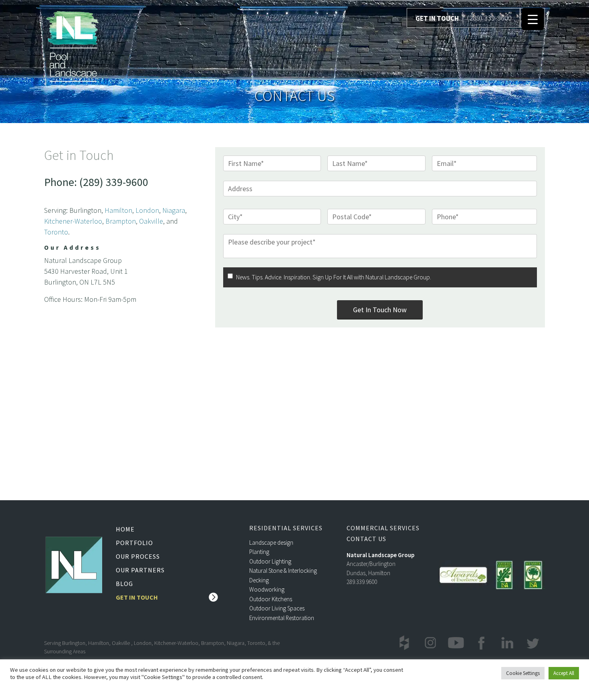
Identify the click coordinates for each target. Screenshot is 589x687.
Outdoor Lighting (270, 561)
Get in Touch (137, 597)
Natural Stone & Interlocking (283, 570)
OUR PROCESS (138, 556)
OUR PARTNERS (140, 570)
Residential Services (286, 528)
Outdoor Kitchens (270, 599)
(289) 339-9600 (489, 17)
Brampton (120, 221)
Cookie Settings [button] (523, 673)
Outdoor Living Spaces (277, 608)
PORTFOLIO (134, 543)
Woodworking (266, 589)
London (147, 210)
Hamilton (118, 210)
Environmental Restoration (281, 618)
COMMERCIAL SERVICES (383, 528)
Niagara (173, 210)
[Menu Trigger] (533, 19)
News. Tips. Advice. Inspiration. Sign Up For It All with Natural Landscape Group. (333, 277)
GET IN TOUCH (437, 18)
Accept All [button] (563, 673)
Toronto (56, 231)
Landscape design (271, 542)
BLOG (124, 584)
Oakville (151, 221)
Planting (259, 552)
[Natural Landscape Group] (72, 45)
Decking (259, 580)
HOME (125, 529)
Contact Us (366, 539)
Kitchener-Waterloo (73, 221)
